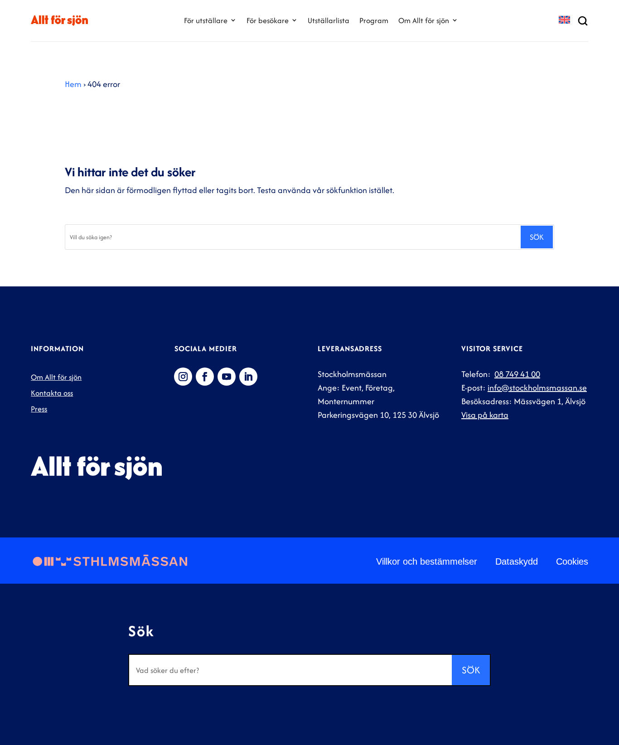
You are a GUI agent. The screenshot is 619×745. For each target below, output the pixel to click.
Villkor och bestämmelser (426, 561)
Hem (73, 84)
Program (373, 20)
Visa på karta (484, 415)
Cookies (572, 561)
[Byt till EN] (564, 20)
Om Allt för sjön (423, 20)
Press (39, 408)
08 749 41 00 (517, 374)
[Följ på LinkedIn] (248, 377)
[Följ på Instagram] (183, 377)
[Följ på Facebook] (205, 377)
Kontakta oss (52, 392)
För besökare (268, 20)
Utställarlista (328, 20)
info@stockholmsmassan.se (537, 388)
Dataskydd (516, 561)
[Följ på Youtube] (227, 377)
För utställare (205, 20)
